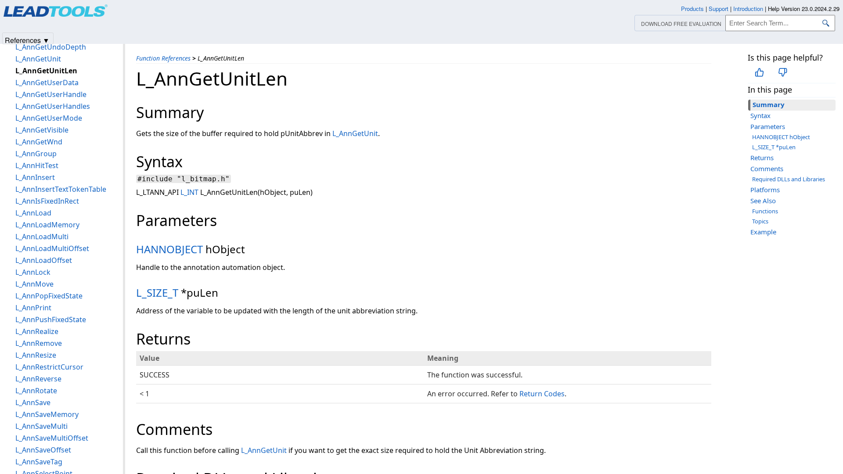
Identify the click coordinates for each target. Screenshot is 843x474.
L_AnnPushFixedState (50, 319)
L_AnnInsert (35, 177)
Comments (766, 168)
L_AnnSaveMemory (47, 414)
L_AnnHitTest (36, 165)
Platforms (765, 189)
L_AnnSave (32, 402)
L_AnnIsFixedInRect (47, 201)
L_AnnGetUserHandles (52, 106)
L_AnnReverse (38, 379)
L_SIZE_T (157, 292)
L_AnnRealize (36, 331)
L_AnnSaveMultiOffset (51, 438)
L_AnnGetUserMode (48, 118)
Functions (765, 211)
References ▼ (27, 39)
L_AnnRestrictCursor (49, 367)
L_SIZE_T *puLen (774, 147)
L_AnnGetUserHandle (50, 94)
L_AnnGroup (36, 153)
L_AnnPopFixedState (49, 296)
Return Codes (542, 394)
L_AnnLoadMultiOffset (52, 248)
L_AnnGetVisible (41, 130)
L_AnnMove (34, 284)
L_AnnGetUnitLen (46, 70)
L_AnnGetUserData (47, 82)
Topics (760, 221)
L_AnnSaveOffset (43, 450)
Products (692, 8)
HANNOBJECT (169, 249)
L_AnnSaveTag (38, 462)
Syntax (760, 115)
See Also (763, 200)
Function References (163, 58)
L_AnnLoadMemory (47, 225)
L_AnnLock (32, 272)
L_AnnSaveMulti (41, 426)
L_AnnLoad (33, 213)
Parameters (767, 126)
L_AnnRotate (36, 390)
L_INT (189, 192)
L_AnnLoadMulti (41, 236)
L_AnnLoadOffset (43, 260)
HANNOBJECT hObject (781, 137)
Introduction (748, 8)
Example (763, 231)
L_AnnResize (35, 355)
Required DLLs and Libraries (788, 179)
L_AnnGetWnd (38, 142)
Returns (762, 157)
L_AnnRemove (38, 343)
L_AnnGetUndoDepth (50, 47)
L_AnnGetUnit (355, 133)
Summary (769, 104)
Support (718, 8)
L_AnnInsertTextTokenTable (60, 189)
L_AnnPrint (33, 307)
